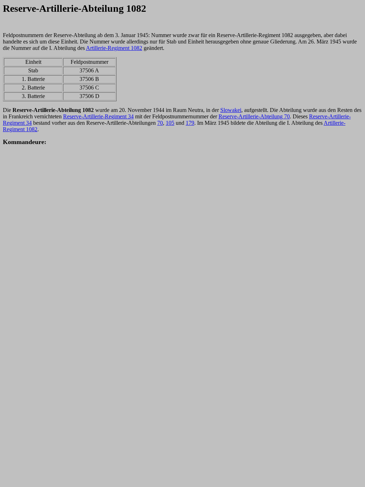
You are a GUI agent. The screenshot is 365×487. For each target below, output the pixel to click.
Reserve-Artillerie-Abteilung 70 (254, 116)
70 (160, 123)
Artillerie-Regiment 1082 (114, 48)
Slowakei (230, 110)
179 (190, 123)
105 (170, 123)
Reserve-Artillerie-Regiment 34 (98, 116)
